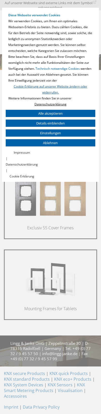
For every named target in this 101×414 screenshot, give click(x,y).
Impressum (22, 152)
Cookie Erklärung (22, 176)
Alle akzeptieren (50, 113)
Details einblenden (50, 123)
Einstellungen (50, 133)
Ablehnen (50, 142)
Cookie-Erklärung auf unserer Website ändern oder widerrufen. (50, 89)
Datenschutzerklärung (50, 104)
